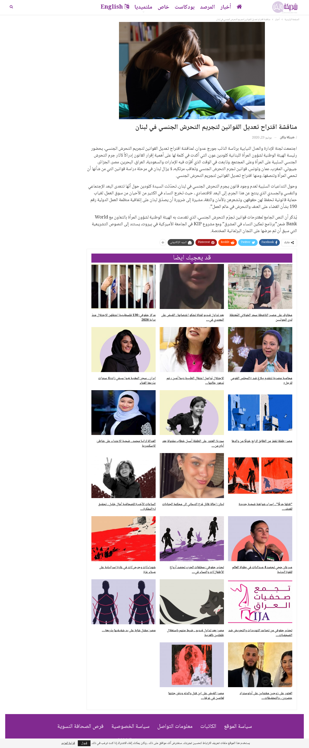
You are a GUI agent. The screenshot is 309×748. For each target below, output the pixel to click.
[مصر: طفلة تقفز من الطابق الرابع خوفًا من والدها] (260, 412)
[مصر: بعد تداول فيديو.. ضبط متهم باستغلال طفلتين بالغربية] (192, 601)
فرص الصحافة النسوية (80, 726)
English (112, 7)
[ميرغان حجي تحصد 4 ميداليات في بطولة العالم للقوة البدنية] (260, 538)
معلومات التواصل (175, 726)
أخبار (226, 7)
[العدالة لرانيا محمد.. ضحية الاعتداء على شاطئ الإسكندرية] (123, 412)
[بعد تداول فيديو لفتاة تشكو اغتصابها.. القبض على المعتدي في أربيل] (192, 286)
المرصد (207, 7)
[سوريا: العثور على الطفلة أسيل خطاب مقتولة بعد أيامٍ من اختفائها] (192, 412)
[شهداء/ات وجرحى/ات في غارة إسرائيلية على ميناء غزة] (123, 538)
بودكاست (185, 7)
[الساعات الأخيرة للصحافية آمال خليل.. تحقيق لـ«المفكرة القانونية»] (123, 475)
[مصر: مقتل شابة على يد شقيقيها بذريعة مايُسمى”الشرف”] (123, 601)
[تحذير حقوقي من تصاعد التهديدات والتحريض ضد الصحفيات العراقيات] (260, 601)
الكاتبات (208, 726)
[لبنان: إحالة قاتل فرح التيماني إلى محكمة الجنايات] (192, 475)
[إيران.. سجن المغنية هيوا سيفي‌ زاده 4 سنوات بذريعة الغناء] (123, 349)
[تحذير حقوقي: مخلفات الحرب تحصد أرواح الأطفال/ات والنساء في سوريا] (192, 538)
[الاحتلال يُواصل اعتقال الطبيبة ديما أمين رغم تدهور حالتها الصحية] (192, 349)
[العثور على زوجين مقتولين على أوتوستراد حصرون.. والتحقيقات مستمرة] (260, 664)
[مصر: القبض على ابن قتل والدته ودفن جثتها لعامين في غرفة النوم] (192, 664)
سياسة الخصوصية (130, 726)
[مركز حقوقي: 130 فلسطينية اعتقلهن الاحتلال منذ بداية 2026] (123, 286)
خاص (163, 7)
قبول (84, 743)
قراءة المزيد (68, 743)
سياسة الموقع (238, 726)
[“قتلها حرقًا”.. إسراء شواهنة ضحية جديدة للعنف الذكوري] (260, 475)
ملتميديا (143, 7)
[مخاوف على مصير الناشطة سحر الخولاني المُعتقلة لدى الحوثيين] (260, 286)
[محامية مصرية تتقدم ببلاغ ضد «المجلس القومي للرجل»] (260, 349)
